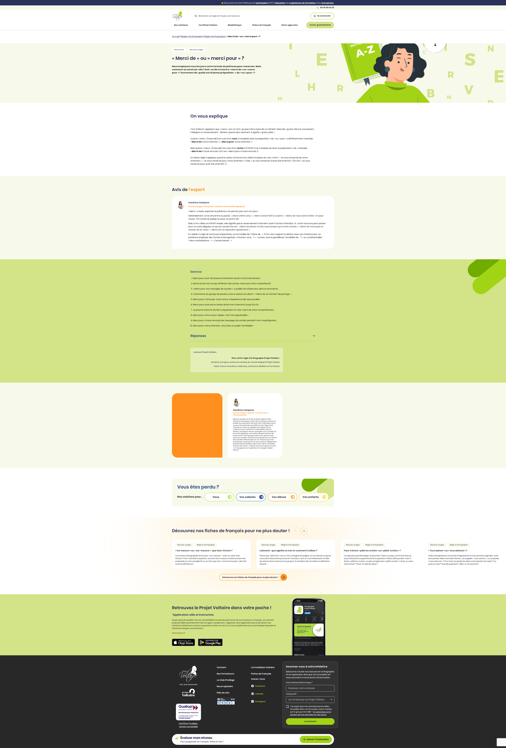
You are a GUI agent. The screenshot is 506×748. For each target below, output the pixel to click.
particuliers (262, 3)
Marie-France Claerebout (225, 366)
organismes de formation (302, 3)
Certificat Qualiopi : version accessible (188, 725)
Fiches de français (261, 25)
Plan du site (223, 692)
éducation (280, 3)
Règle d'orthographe (214, 36)
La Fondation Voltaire (263, 667)
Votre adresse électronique (299, 682)
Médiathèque (235, 25)
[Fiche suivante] (304, 531)
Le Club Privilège (226, 680)
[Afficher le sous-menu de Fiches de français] (274, 25)
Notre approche (289, 25)
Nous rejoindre (225, 686)
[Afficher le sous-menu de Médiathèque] (245, 25)
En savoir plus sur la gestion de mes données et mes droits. (310, 713)
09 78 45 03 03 (327, 7)
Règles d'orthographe (192, 36)
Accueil (175, 36)
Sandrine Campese (220, 362)
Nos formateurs (225, 673)
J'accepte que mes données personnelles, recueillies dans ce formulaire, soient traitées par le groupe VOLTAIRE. (312, 710)
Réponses (198, 336)
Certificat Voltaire (208, 25)
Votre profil (291, 694)
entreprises (327, 3)
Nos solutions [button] (181, 25)
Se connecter (324, 16)
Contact (221, 667)
